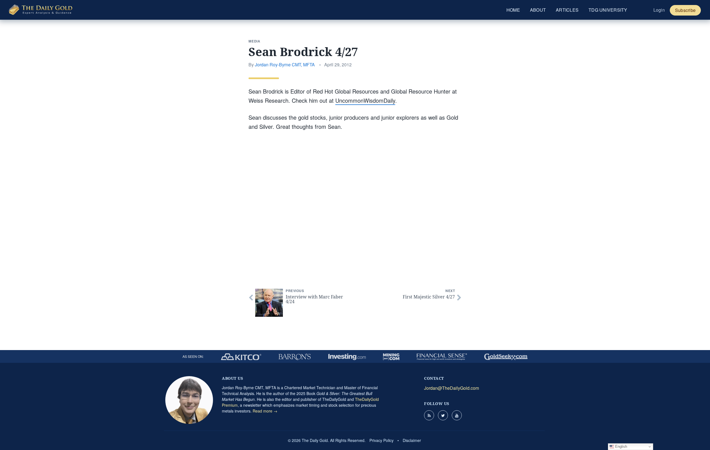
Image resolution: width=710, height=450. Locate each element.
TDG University (608, 10)
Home (513, 10)
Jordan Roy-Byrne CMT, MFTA (285, 64)
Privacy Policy (381, 440)
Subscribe (685, 10)
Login (659, 10)
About (538, 10)
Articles (567, 10)
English (620, 446)
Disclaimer (412, 440)
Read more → (265, 411)
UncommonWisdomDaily (365, 100)
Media (254, 41)
